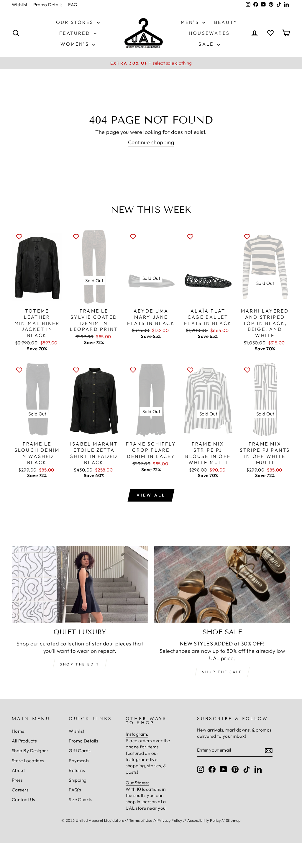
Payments (79, 760)
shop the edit (80, 664)
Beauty (226, 22)
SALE (206, 44)
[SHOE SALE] (222, 584)
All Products (24, 741)
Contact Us (23, 799)
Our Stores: (137, 783)
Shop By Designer (30, 750)
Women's (75, 44)
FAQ (72, 4)
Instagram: (137, 734)
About (18, 770)
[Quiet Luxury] (80, 584)
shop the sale (222, 672)
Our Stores (75, 22)
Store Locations (28, 760)
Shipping (78, 780)
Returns (77, 770)
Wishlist (19, 4)
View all (151, 495)
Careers (20, 790)
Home (18, 731)
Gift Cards (80, 750)
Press (17, 780)
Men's (191, 22)
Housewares (209, 33)
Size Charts (80, 799)
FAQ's (75, 790)
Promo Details (48, 4)
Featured (75, 33)
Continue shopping (151, 142)
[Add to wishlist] (19, 236)
